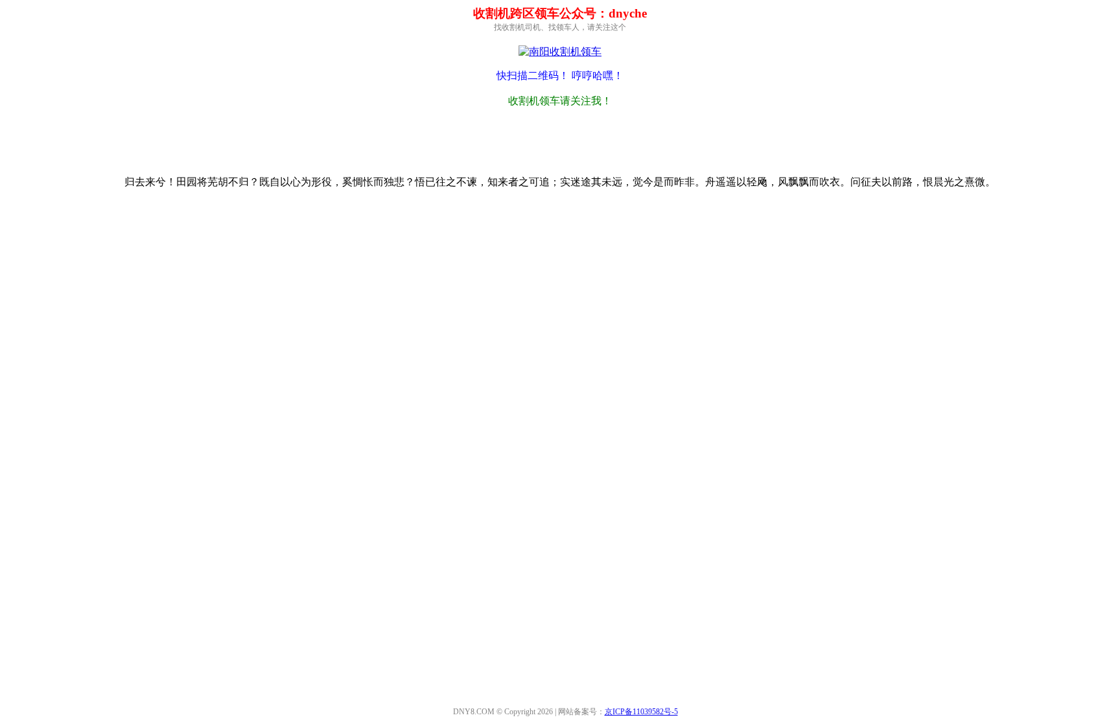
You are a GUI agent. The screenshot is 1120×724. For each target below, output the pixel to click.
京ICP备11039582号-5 (641, 711)
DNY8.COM (474, 711)
